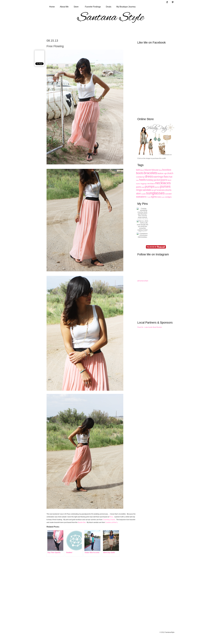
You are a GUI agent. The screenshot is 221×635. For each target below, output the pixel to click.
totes (159, 197)
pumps (150, 186)
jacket (157, 179)
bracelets (150, 173)
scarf (154, 190)
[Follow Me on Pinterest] (156, 247)
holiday (149, 180)
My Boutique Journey (126, 7)
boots (139, 173)
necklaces (163, 183)
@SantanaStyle (142, 281)
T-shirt (149, 197)
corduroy (140, 177)
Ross (111, 517)
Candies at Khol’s (111, 522)
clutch (170, 173)
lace (169, 180)
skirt (138, 193)
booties (166, 169)
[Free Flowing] (86, 166)
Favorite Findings (93, 7)
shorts (168, 190)
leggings (144, 184)
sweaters (141, 196)
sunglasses (155, 193)
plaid (143, 187)
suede (143, 194)
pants (138, 187)
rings (139, 189)
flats (166, 176)
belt (138, 170)
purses (165, 186)
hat (170, 176)
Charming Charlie (109, 520)
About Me (64, 7)
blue (160, 170)
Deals (108, 7)
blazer (148, 169)
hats (137, 180)
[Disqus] (85, 596)
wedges (168, 197)
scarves (161, 190)
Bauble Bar (82, 522)
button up (162, 173)
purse (157, 187)
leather (138, 183)
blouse (155, 170)
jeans (164, 179)
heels (142, 179)
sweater (168, 194)
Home (52, 7)
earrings (158, 176)
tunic (163, 197)
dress (149, 176)
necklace (151, 183)
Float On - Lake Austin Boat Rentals (149, 327)
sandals (146, 190)
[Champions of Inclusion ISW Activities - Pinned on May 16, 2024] (142, 235)
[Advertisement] (110, 31)
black (142, 170)
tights (154, 196)
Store (76, 7)
